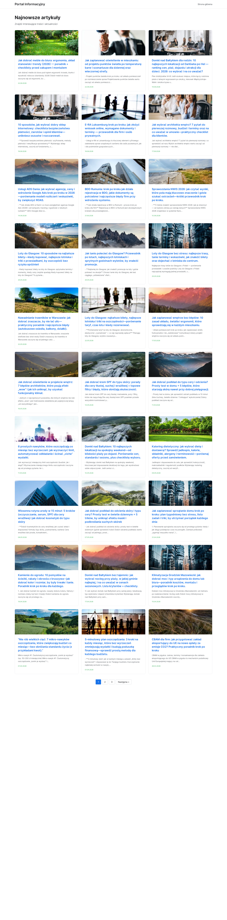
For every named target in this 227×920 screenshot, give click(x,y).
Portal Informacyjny (30, 4)
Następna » (123, 682)
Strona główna (205, 4)
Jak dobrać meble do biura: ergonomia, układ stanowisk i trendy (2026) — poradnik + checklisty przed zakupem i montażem (46, 64)
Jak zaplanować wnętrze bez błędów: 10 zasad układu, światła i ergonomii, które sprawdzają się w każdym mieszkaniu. (177, 321)
